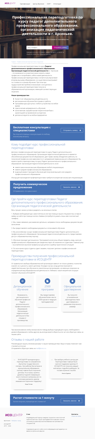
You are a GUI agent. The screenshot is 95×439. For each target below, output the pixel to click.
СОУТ (48, 4)
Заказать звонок (69, 187)
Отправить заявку (70, 130)
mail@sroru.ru (41, 348)
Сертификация (25, 4)
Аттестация (57, 4)
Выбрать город (16, 420)
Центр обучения (38, 4)
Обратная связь (76, 416)
